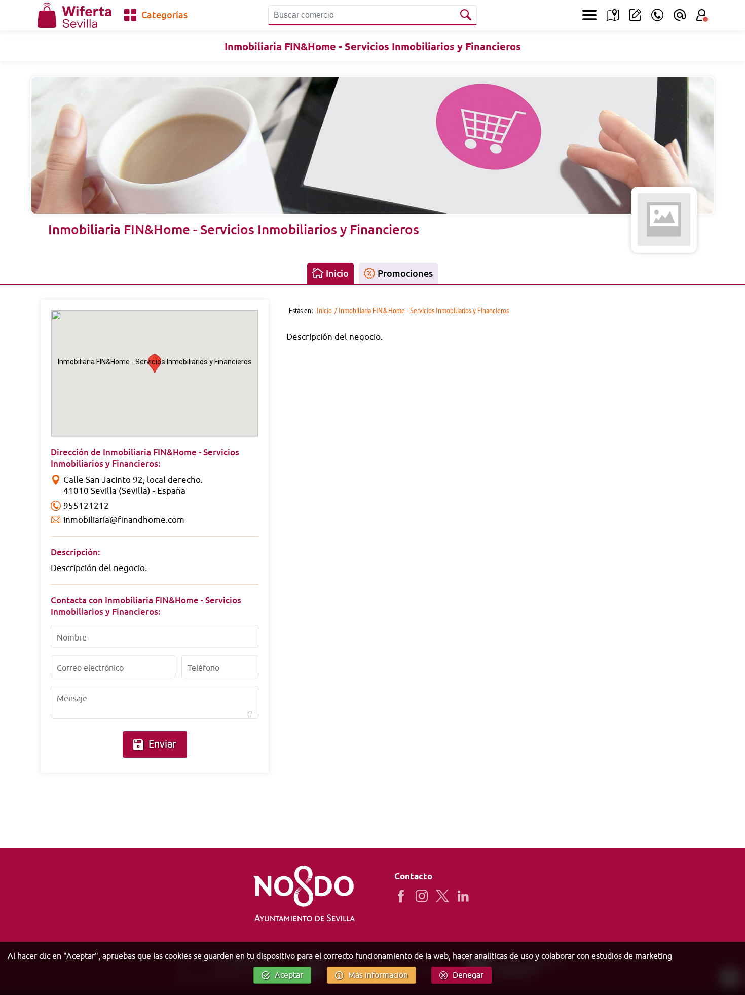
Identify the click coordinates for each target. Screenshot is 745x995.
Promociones (405, 273)
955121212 (86, 506)
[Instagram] (425, 896)
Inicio (337, 273)
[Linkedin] (467, 896)
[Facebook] (404, 896)
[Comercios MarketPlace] (613, 15)
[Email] (680, 15)
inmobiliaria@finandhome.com (123, 520)
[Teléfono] (657, 15)
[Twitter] (446, 896)
